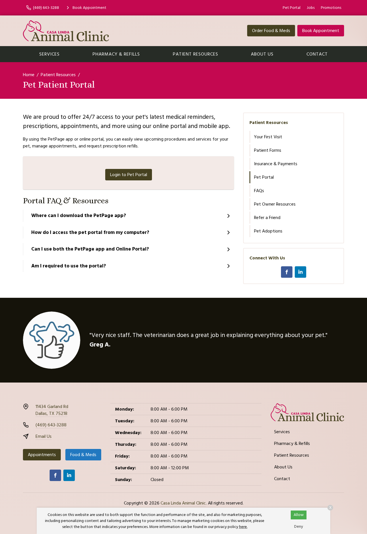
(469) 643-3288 (51, 425)
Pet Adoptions (268, 231)
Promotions (331, 8)
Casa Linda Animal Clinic (183, 503)
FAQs (259, 191)
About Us (262, 54)
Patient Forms (267, 150)
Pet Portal (291, 8)
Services (49, 54)
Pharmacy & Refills (116, 54)
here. (243, 527)
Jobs (311, 8)
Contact (317, 54)
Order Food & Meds (271, 30)
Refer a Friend (267, 217)
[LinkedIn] (300, 272)
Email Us (44, 436)
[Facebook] (286, 272)
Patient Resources (195, 54)
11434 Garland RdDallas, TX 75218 (52, 410)
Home (28, 75)
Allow (299, 515)
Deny (298, 526)
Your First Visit (268, 137)
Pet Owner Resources (275, 204)
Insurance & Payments (275, 164)
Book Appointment (320, 30)
